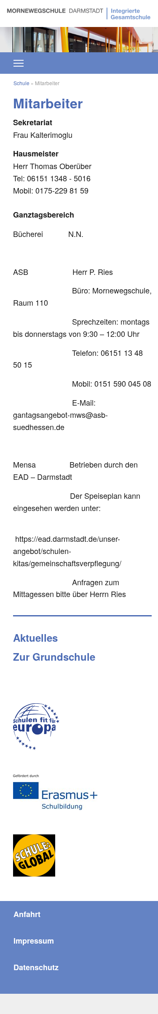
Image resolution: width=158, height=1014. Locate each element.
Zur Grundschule (54, 656)
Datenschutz (36, 967)
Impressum (33, 940)
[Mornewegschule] (79, 12)
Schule (21, 82)
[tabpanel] (79, 39)
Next (138, 35)
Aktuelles (35, 637)
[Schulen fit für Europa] (36, 726)
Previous (20, 35)
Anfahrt (26, 914)
